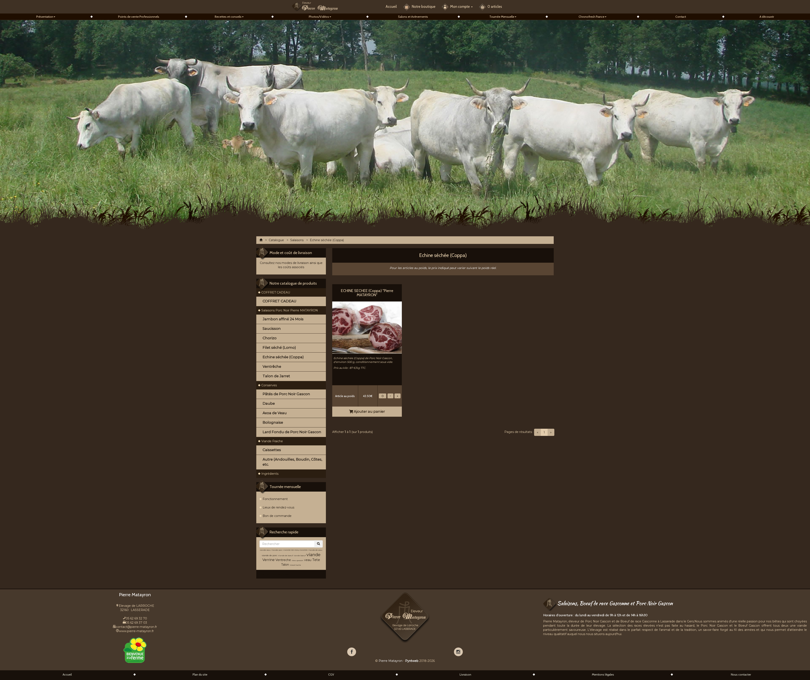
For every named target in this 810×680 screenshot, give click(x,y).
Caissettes (272, 450)
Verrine (268, 560)
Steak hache (295, 565)
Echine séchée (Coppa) (283, 357)
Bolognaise (273, 422)
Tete (316, 560)
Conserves (269, 385)
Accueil (391, 6)
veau (307, 560)
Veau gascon (297, 560)
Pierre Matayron (390, 661)
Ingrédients (269, 474)
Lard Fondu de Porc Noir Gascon (292, 432)
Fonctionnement (275, 499)
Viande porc (276, 550)
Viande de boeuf (285, 555)
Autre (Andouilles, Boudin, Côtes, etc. (292, 461)
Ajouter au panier (369, 411)
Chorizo (270, 338)
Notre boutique (423, 6)
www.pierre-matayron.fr (136, 631)
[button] (46, 17)
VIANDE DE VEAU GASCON (295, 550)
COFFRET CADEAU (275, 292)
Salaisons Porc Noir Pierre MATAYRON (289, 310)
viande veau (265, 550)
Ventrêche (272, 366)
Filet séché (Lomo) (279, 347)
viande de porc (269, 555)
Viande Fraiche (272, 441)
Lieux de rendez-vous (278, 507)
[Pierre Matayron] (315, 6)
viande (313, 554)
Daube (269, 403)
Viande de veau (315, 550)
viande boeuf (300, 555)
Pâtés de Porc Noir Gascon (286, 394)
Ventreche (283, 560)
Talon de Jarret (276, 376)
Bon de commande (277, 516)
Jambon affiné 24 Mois (283, 319)
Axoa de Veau (275, 413)
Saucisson (272, 328)
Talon (285, 564)
